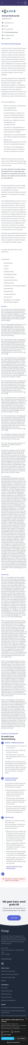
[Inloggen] (25, 2)
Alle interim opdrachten (8, 971)
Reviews (3, 980)
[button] (14, 1042)
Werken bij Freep (6, 994)
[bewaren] (18, 3)
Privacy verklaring (6, 997)
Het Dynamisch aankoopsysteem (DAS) (12, 1007)
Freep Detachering (6, 991)
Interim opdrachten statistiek (10, 974)
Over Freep (4, 988)
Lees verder (22, 1028)
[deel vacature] (21, 3)
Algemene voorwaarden (8, 1000)
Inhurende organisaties (8, 977)
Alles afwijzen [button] (21, 1038)
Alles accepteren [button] (8, 1038)
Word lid (14, 918)
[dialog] (14, 1031)
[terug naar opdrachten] (8, 3)
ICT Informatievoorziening (11, 32)
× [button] (26, 1018)
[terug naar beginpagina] (14, 931)
